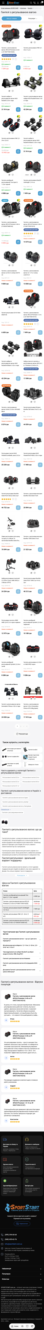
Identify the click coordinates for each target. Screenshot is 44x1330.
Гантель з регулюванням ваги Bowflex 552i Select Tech (33, 494)
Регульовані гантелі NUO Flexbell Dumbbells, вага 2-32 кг (11, 454)
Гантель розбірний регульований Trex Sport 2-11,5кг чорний (10, 182)
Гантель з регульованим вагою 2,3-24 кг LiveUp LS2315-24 (11, 273)
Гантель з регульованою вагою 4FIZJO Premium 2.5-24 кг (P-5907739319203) (10, 50)
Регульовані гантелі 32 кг (10, 781)
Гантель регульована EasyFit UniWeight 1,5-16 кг (32, 181)
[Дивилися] (22, 1326)
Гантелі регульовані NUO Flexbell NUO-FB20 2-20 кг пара (33, 454)
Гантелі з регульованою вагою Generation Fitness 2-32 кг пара (11, 705)
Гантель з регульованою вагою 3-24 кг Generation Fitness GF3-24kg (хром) (31, 706)
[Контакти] (34, 2)
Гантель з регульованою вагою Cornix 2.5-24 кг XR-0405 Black (11, 409)
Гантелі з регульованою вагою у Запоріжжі (16, 806)
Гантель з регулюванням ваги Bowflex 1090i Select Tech (33, 537)
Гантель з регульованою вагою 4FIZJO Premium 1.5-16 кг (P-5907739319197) (32, 315)
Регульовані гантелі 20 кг (10, 777)
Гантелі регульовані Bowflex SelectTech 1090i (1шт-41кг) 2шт (32, 580)
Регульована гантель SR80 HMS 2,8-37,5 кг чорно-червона (11, 621)
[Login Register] (37, 2)
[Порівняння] (32, 1326)
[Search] (31, 2)
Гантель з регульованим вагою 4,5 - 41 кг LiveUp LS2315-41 (31, 273)
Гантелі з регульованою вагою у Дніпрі (15, 802)
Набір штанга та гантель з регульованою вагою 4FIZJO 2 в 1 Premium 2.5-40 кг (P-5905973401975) (33, 363)
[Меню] (3, 3)
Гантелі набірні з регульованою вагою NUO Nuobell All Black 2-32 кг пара (10, 363)
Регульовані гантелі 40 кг (31, 781)
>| (26, 726)
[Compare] (9, 42)
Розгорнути (21, 875)
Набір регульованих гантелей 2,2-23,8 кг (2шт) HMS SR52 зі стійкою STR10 (11, 580)
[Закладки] (27, 1326)
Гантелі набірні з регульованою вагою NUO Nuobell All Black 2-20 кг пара (32, 140)
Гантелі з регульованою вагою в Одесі (15, 798)
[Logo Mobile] (13, 3)
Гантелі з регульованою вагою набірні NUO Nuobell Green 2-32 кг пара (33, 98)
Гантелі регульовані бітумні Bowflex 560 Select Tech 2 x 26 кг (32, 409)
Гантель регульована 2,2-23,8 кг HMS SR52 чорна (32, 663)
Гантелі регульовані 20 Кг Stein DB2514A (11, 314)
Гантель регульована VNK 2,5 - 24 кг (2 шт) (11, 139)
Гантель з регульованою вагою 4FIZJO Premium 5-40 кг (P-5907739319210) (33, 224)
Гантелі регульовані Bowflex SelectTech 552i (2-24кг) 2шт (10, 494)
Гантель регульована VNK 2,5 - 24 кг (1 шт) (33, 49)
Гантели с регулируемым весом (12, 812)
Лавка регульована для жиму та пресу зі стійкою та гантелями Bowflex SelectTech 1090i (11, 539)
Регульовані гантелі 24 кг (31, 777)
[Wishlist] (12, 42)
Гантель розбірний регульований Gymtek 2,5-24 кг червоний (33, 622)
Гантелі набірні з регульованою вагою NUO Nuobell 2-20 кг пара (9, 98)
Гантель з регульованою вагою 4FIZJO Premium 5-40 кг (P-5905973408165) (11, 224)
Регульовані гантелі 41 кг (10, 786)
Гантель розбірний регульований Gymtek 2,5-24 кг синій (11, 664)
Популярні (32, 18)
